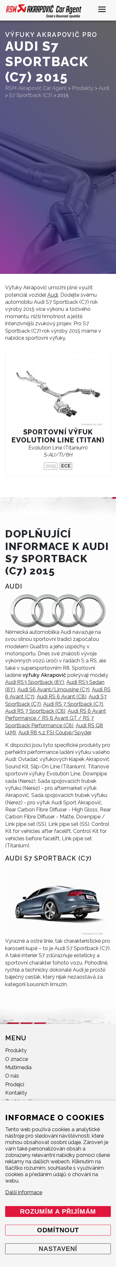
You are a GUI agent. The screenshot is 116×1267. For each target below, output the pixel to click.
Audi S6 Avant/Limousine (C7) (53, 689)
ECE (66, 466)
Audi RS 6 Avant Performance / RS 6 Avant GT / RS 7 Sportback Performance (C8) (55, 718)
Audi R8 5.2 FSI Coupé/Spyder (54, 733)
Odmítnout (58, 1230)
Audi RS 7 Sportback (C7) (73, 704)
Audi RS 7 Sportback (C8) (35, 711)
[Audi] (58, 611)
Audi (52, 295)
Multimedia (18, 1067)
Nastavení (58, 1248)
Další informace (23, 1192)
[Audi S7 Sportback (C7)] (58, 901)
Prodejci (14, 1084)
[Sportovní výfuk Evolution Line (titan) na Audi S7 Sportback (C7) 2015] (58, 392)
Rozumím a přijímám (58, 1211)
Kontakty (16, 1093)
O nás (12, 1076)
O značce (16, 1059)
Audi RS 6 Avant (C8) (61, 697)
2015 (50, 466)
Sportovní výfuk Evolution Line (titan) (58, 436)
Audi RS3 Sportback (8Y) (34, 682)
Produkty (16, 1050)
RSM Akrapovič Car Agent (36, 88)
